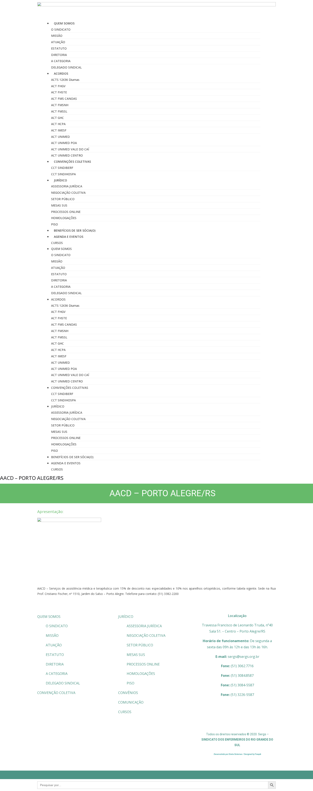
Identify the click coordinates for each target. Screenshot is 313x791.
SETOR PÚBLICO (63, 199)
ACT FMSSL (59, 111)
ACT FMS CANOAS (64, 99)
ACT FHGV (58, 86)
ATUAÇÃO (58, 42)
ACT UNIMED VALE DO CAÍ (70, 149)
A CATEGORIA (60, 61)
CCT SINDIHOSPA (63, 174)
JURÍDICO (125, 616)
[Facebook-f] (231, 720)
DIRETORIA (59, 55)
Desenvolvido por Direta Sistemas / (229, 754)
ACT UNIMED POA (64, 143)
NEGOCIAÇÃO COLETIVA (68, 193)
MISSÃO (56, 36)
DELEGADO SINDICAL (66, 67)
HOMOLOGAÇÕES (63, 218)
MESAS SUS (59, 205)
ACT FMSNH (59, 105)
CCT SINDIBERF (62, 168)
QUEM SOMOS (48, 616)
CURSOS (57, 243)
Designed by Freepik (252, 754)
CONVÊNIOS (128, 692)
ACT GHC (57, 118)
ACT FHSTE (59, 92)
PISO (54, 224)
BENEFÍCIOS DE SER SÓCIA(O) (74, 230)
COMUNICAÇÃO (131, 702)
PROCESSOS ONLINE (65, 212)
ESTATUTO (59, 48)
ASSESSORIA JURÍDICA (66, 186)
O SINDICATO (60, 29)
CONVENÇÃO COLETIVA (56, 692)
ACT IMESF (58, 130)
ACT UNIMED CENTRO (67, 155)
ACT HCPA (58, 124)
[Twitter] (243, 720)
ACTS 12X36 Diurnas (65, 80)
